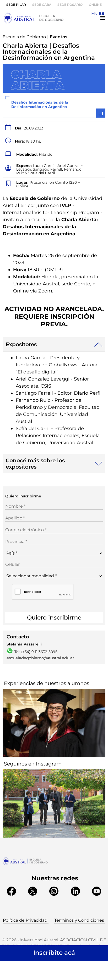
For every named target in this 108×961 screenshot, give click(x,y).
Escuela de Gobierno (24, 36)
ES (101, 13)
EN (94, 13)
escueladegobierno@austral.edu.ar (40, 657)
